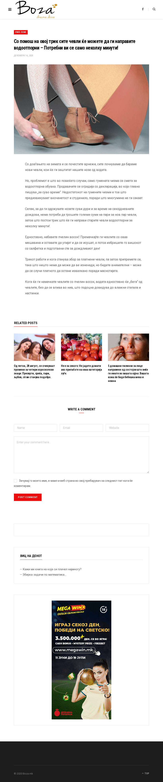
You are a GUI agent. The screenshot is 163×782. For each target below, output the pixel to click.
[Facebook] (11, 176)
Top (146, 773)
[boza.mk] (36, 9)
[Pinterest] (11, 196)
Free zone (20, 32)
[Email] (11, 206)
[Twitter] (11, 186)
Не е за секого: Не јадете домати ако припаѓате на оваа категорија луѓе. (81, 369)
